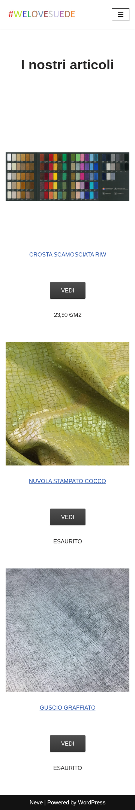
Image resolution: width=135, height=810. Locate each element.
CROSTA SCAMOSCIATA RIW (67, 254)
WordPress (92, 802)
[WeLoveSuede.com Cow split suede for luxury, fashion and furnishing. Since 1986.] (43, 14)
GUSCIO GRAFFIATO (68, 707)
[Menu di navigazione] (120, 14)
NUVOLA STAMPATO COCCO (67, 481)
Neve (36, 802)
